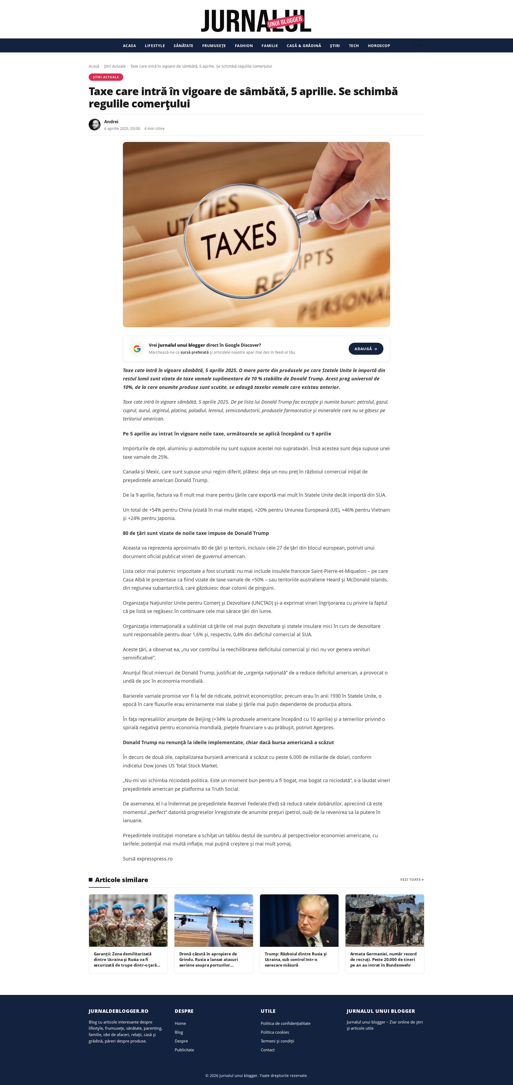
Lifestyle (155, 45)
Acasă (94, 66)
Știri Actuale (115, 66)
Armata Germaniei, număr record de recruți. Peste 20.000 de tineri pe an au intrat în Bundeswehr (383, 959)
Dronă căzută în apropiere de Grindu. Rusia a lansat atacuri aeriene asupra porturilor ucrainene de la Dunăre (208, 962)
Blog (179, 1032)
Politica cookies (275, 1032)
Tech (354, 45)
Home (180, 1023)
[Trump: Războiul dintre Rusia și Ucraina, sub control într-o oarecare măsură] (299, 920)
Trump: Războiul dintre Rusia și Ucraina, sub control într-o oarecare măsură (296, 959)
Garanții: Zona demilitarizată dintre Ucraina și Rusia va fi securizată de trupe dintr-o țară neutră (125, 962)
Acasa (129, 45)
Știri (335, 45)
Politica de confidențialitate (285, 1023)
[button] (419, 45)
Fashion (244, 45)
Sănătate (183, 45)
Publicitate (184, 1049)
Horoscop (379, 45)
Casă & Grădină (304, 45)
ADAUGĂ (366, 348)
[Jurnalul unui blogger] (256, 21)
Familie (270, 45)
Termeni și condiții (277, 1041)
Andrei (111, 122)
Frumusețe (214, 45)
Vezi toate (410, 879)
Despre (181, 1041)
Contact (268, 1049)
